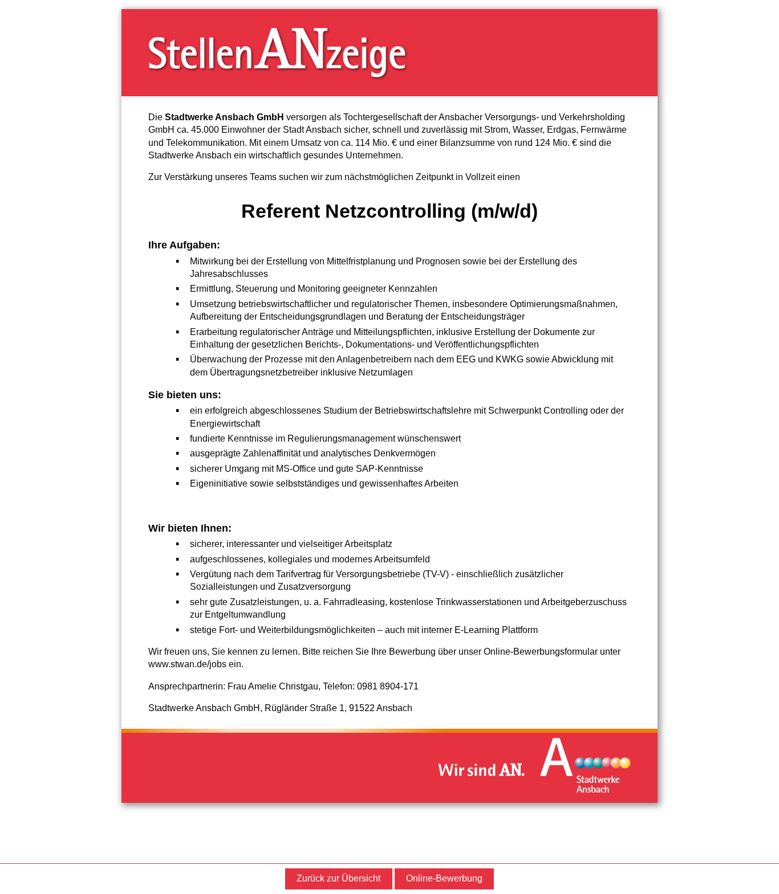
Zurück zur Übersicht (338, 878)
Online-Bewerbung (444, 878)
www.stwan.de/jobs (187, 664)
